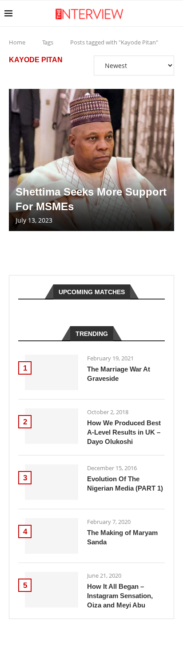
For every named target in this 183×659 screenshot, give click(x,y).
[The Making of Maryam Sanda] (51, 536)
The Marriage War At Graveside (118, 373)
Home (17, 42)
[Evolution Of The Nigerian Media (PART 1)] (51, 482)
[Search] (174, 13)
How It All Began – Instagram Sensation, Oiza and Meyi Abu (120, 596)
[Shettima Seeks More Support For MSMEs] (91, 160)
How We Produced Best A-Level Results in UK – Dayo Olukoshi (124, 432)
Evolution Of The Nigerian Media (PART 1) (125, 483)
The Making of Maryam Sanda (122, 537)
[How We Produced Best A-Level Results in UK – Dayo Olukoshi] (51, 426)
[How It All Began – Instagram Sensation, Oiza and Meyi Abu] (51, 589)
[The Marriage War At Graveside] (51, 372)
